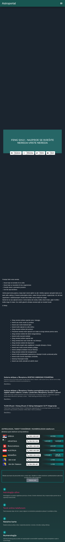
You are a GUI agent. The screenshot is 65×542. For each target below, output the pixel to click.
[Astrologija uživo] (4, 489)
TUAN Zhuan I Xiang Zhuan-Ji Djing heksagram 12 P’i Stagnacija (30, 406)
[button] (61, 3)
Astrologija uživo (11, 492)
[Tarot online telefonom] (4, 505)
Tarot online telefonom (14, 508)
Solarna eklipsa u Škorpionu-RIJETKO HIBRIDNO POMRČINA (28, 377)
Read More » (7, 384)
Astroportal (9, 3)
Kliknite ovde (32, 480)
